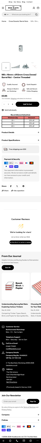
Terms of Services (29, 407)
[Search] (36, 14)
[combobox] (20, 14)
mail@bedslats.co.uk (13, 349)
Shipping (13, 98)
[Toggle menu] (3, 8)
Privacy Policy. (7, 409)
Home (4, 21)
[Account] (34, 8)
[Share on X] (17, 186)
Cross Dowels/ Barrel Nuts (18, 21)
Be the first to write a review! (20, 242)
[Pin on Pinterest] (23, 186)
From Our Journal (11, 256)
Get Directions (11, 382)
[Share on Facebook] (10, 186)
